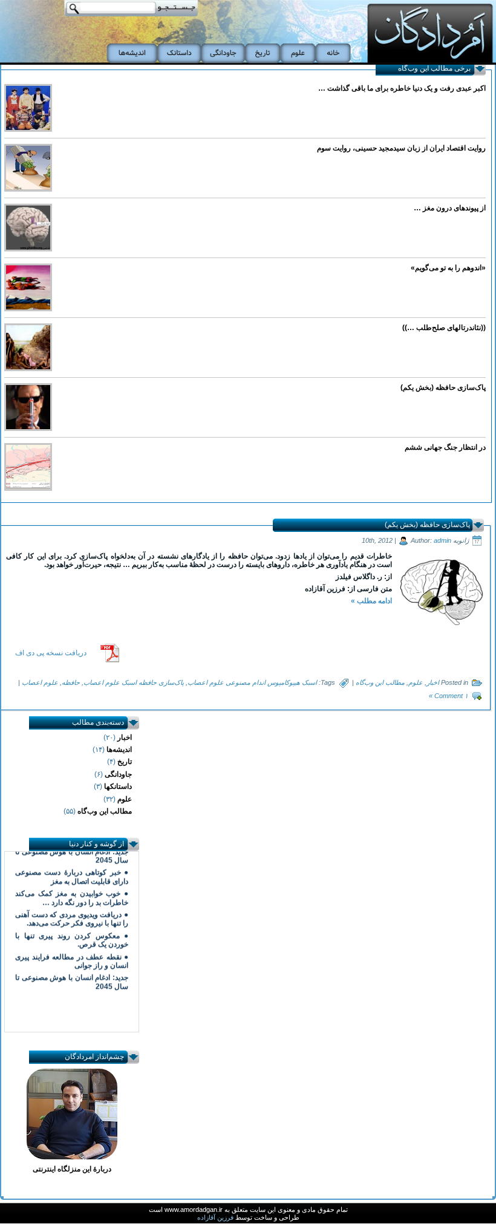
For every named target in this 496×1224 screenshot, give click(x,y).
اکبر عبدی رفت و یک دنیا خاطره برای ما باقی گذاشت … (402, 88)
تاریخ (124, 761)
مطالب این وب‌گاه (380, 682)
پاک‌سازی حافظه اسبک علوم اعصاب (133, 682)
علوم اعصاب (40, 682)
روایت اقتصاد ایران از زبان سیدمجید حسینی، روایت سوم (401, 148)
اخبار (432, 682)
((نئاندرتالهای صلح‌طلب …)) (444, 327)
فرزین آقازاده (216, 1217)
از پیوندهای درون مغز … (450, 208)
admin (442, 540)
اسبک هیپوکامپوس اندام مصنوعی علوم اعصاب (252, 682)
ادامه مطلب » (371, 601)
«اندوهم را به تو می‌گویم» (448, 268)
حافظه (71, 682)
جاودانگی (118, 774)
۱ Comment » (448, 695)
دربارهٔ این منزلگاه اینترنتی (72, 1169)
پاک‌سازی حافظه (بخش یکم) (443, 387)
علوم (415, 682)
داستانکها (118, 786)
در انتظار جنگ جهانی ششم (445, 447)
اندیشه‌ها (119, 749)
